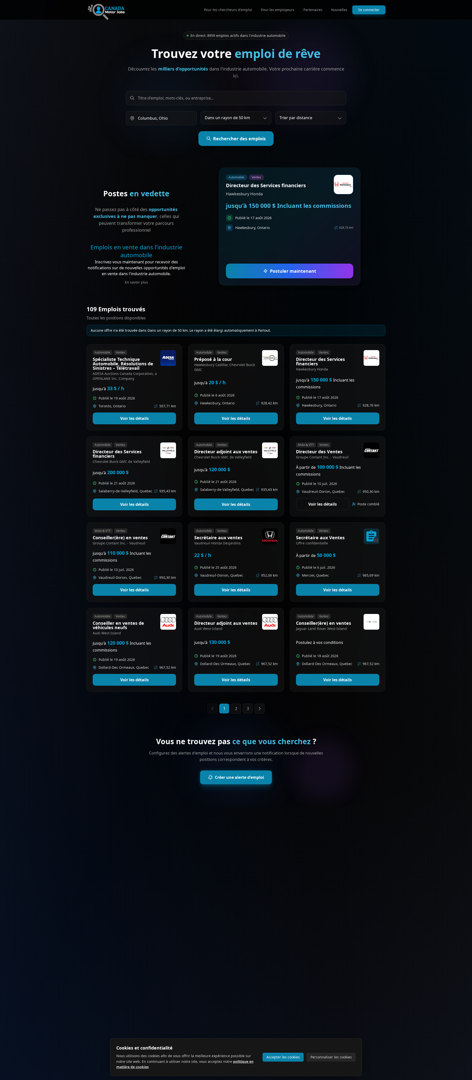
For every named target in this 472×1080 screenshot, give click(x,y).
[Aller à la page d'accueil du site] (106, 10)
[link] (289, 226)
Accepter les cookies (283, 1057)
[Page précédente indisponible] (212, 708)
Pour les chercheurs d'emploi (228, 9)
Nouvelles (339, 9)
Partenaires (312, 9)
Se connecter (369, 9)
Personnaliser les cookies (331, 1057)
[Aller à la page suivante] (260, 708)
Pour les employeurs (278, 9)
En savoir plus (136, 282)
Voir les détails (134, 418)
